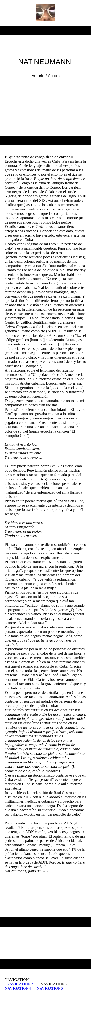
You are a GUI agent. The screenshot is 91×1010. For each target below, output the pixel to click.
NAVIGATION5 (50, 988)
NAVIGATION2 (20, 984)
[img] (45, 12)
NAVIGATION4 (18, 988)
